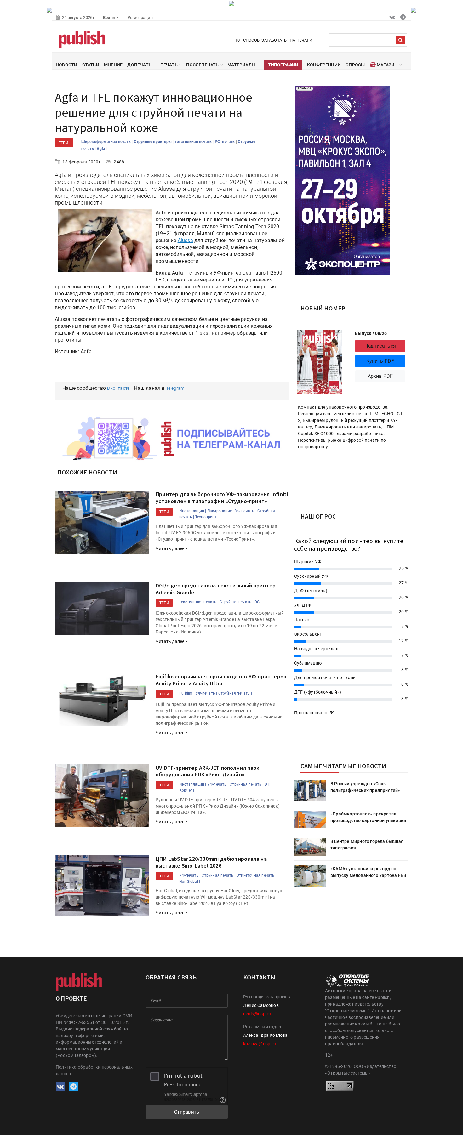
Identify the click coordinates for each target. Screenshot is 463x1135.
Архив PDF (380, 376)
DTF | (269, 784)
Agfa (101, 148)
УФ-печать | (245, 511)
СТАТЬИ (90, 64)
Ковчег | (186, 790)
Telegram (175, 388)
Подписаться (380, 346)
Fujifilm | (187, 693)
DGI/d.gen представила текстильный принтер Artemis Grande (216, 589)
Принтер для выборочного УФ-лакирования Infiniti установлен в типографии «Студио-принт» (222, 498)
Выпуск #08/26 (371, 333)
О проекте (71, 998)
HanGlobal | (189, 881)
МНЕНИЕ (113, 64)
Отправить (186, 1112)
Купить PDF (380, 361)
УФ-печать (225, 141)
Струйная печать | (236, 602)
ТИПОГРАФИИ (283, 64)
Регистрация (140, 17)
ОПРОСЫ (355, 64)
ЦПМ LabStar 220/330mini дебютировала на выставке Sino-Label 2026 (211, 862)
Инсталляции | (192, 511)
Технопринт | (207, 517)
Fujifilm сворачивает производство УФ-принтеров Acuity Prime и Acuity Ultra (221, 680)
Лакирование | (220, 511)
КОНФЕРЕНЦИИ (324, 64)
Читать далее (171, 548)
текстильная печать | (199, 602)
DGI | (258, 602)
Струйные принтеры (153, 141)
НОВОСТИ (66, 64)
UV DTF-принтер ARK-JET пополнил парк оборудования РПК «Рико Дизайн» (207, 771)
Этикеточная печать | (257, 875)
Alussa (185, 240)
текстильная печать (194, 141)
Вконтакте (118, 388)
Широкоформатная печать (106, 141)
